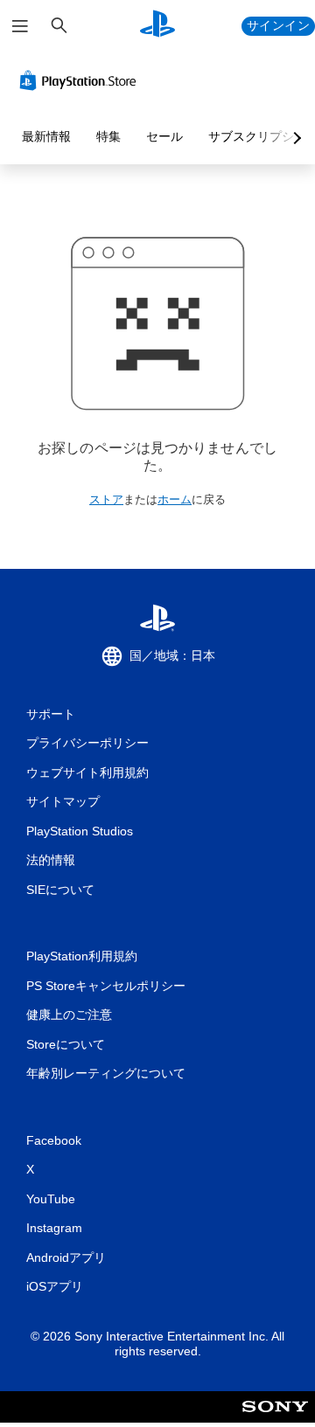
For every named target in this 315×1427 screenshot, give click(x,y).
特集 (108, 136)
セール (164, 136)
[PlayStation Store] (81, 80)
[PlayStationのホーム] (157, 26)
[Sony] (275, 1418)
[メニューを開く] (20, 26)
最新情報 (46, 136)
